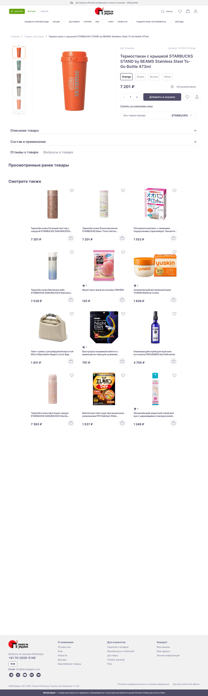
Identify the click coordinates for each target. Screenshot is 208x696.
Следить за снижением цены (136, 106)
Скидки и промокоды (37, 22)
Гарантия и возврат (118, 647)
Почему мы (64, 647)
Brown (154, 76)
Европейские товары (69, 663)
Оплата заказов (116, 659)
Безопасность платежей (120, 651)
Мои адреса (163, 651)
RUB (13, 663)
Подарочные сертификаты (151, 22)
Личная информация (168, 655)
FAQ (97, 22)
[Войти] (195, 11)
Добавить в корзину (162, 97)
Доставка (74, 22)
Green (140, 76)
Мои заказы (163, 647)
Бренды (179, 22)
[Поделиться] (197, 97)
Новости (122, 22)
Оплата (88, 22)
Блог (111, 22)
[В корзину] (70, 238)
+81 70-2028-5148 (22, 658)
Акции (56, 22)
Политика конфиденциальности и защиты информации (143, 684)
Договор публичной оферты (186, 684)
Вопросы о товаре (58, 152)
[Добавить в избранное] (187, 97)
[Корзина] (188, 11)
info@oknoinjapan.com (28, 669)
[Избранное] (180, 11)
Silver (167, 76)
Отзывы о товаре (24, 152)
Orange (126, 76)
